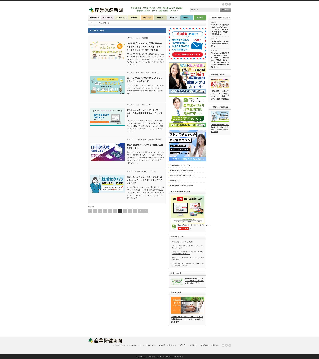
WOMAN (160, 17)
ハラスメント (140, 73)
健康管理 (134, 17)
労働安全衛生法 (94, 17)
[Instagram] (229, 345)
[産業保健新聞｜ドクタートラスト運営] (106, 11)
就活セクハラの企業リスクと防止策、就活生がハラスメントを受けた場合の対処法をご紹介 (144, 180)
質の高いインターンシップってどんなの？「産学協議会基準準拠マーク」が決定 (144, 113)
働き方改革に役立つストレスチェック (183, 175)
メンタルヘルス (120, 17)
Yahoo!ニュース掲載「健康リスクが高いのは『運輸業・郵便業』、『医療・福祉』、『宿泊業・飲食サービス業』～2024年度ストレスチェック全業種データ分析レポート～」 (220, 60)
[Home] (91, 23)
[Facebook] (226, 345)
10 (140, 211)
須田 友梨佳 (146, 105)
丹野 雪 (152, 171)
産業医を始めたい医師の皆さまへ (181, 185)
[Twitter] (223, 345)
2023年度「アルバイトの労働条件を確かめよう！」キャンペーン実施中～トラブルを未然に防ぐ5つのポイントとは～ (145, 46)
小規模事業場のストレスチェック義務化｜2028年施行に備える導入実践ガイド (194, 281)
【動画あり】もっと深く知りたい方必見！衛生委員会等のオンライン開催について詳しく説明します (187, 319)
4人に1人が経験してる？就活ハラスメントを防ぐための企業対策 (145, 79)
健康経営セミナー (176, 180)
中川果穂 (145, 38)
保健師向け (186, 17)
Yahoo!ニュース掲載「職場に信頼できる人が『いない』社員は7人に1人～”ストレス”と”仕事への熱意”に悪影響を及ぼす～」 (220, 29)
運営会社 (200, 17)
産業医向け (173, 17)
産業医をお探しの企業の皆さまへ (181, 170)
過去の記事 (226, 17)
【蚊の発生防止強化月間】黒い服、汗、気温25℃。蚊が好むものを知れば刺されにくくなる (220, 128)
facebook (229, 4)
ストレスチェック (107, 17)
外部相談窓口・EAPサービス (180, 165)
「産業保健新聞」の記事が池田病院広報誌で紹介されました (220, 43)
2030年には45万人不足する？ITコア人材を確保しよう (145, 146)
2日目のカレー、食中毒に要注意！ (182, 242)
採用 (137, 38)
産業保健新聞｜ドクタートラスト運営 (157, 356)
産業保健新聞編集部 (155, 139)
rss (223, 4)
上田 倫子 (154, 73)
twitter (226, 4)
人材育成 (139, 139)
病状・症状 (147, 17)
